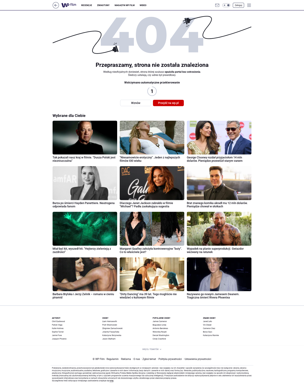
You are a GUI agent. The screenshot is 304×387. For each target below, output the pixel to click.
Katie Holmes (57, 328)
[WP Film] (71, 5)
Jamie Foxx (57, 335)
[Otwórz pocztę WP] (217, 5)
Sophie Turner (58, 332)
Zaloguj (238, 5)
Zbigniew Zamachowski (112, 328)
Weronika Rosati (160, 332)
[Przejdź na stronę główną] (56, 7)
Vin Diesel (207, 325)
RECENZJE (86, 5)
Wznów (135, 103)
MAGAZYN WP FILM (125, 5)
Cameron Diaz (209, 328)
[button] (226, 5)
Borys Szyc (207, 332)
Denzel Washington (161, 335)
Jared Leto (207, 321)
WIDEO (143, 5)
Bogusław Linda (159, 325)
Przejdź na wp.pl (168, 103)
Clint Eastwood (58, 321)
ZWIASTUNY (103, 5)
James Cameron (160, 321)
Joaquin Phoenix (59, 339)
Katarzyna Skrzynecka (111, 335)
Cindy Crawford (159, 339)
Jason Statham (109, 339)
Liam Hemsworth (109, 321)
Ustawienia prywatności (197, 359)
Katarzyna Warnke (211, 335)
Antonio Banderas (160, 328)
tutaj (111, 381)
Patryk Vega (57, 325)
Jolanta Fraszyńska (110, 332)
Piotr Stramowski (109, 325)
